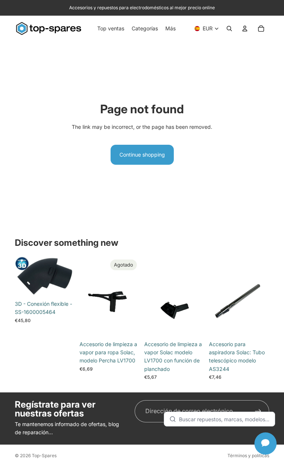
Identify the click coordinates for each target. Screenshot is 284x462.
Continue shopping (142, 154)
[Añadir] (63, 285)
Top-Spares (44, 455)
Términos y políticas (248, 455)
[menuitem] (170, 28)
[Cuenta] (245, 28)
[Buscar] (229, 28)
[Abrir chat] (265, 443)
